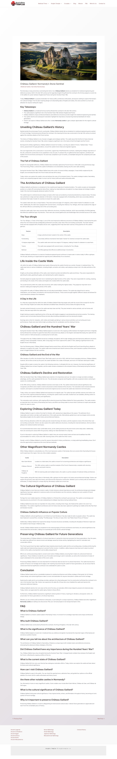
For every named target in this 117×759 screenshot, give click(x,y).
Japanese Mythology (50, 733)
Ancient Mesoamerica (17, 739)
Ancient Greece (15, 735)
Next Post (101, 718)
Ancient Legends (15, 729)
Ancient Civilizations (16, 731)
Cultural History (81, 729)
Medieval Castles (26, 86)
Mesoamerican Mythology (51, 735)
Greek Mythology (49, 731)
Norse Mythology (49, 729)
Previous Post (17, 718)
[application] (48, 3)
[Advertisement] (58, 19)
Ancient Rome (15, 737)
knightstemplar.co (64, 748)
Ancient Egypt (15, 733)
